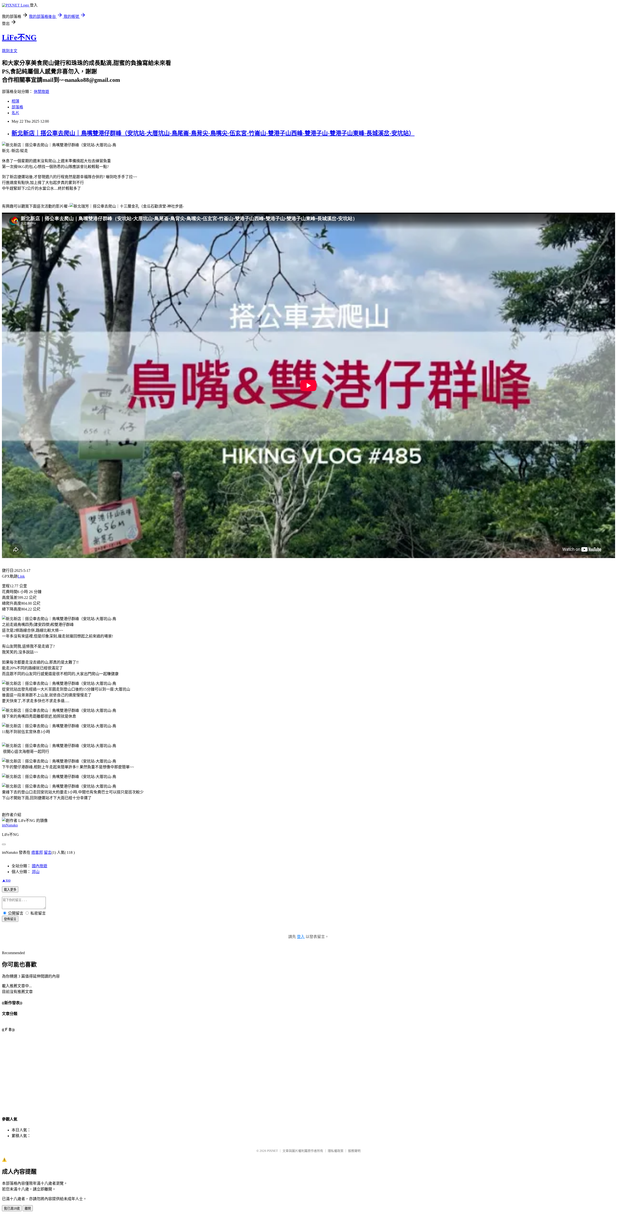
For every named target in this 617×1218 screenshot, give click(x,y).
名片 (15, 113)
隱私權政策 (335, 1151)
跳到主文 (9, 51)
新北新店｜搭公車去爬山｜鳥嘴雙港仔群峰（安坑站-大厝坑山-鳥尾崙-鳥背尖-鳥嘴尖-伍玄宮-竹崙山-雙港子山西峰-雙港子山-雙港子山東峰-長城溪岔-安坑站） (213, 133)
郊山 (36, 872)
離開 (28, 1208)
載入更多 (10, 889)
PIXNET (272, 1151)
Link (21, 576)
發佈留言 (10, 919)
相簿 (15, 101)
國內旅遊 (39, 866)
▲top (6, 880)
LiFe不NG (19, 37)
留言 (48, 852)
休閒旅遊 (41, 92)
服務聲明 (354, 1151)
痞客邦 (37, 852)
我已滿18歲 (12, 1208)
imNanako (10, 825)
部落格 (17, 107)
